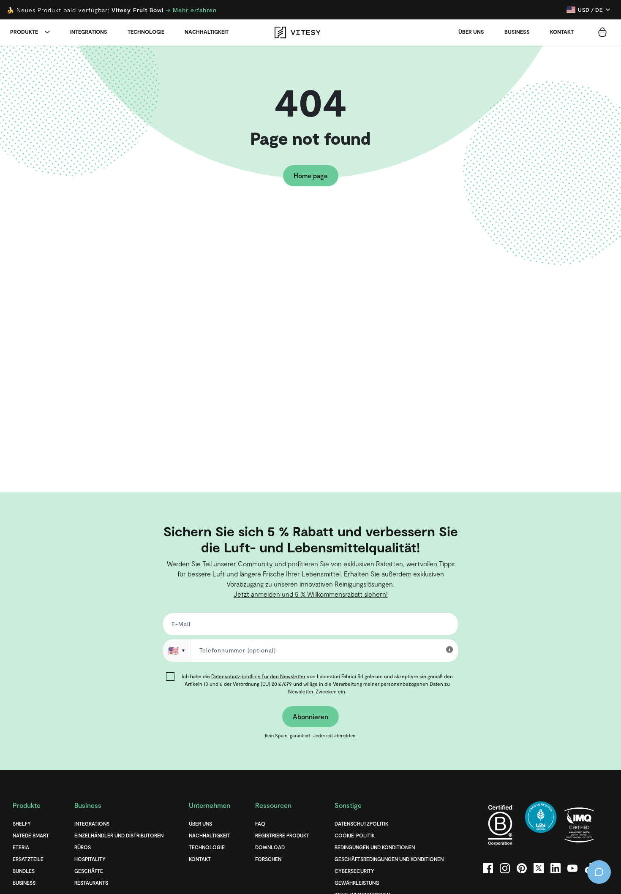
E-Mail (231, 455)
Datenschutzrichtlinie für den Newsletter (305, 505)
